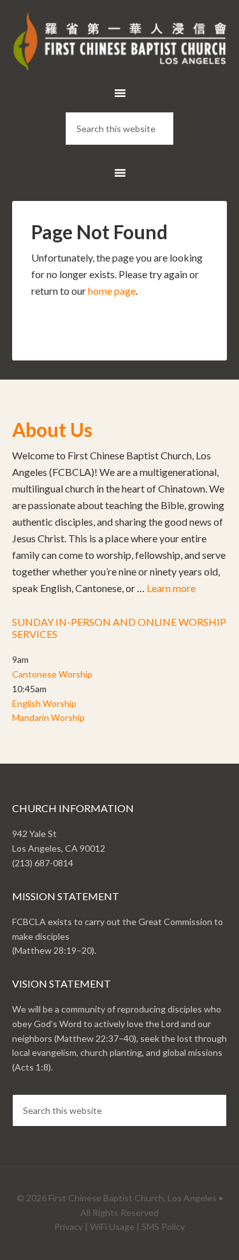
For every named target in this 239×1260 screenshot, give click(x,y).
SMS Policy (163, 1226)
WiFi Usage (112, 1226)
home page (112, 291)
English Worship (44, 703)
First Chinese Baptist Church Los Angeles (120, 45)
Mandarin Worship (48, 717)
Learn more (171, 588)
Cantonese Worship (52, 674)
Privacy (68, 1226)
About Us (52, 429)
